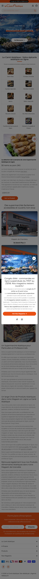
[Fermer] (34, 258)
